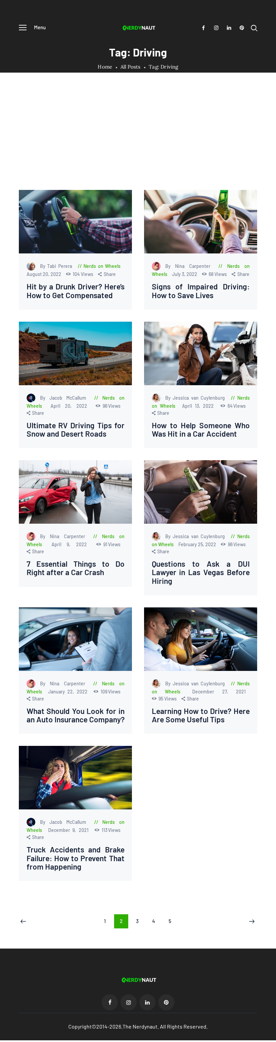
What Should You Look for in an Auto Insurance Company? (76, 715)
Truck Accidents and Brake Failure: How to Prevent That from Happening (76, 858)
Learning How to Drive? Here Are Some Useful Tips (201, 715)
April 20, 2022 (71, 406)
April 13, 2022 (199, 406)
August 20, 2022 (44, 274)
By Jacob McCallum (65, 398)
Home (105, 67)
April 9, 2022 (72, 544)
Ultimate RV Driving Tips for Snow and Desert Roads (76, 429)
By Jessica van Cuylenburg (196, 398)
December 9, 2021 (69, 830)
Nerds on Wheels (101, 266)
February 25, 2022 (197, 544)
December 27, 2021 (219, 691)
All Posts (130, 67)
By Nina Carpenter (190, 266)
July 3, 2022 (185, 274)
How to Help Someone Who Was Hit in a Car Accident (201, 429)
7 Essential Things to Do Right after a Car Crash (76, 568)
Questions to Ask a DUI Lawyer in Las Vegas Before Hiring (201, 572)
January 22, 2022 (69, 691)
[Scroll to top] (271, 1037)
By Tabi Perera (57, 266)
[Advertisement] (138, 139)
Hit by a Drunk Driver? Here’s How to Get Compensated (76, 290)
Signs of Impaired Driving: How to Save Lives (201, 290)
